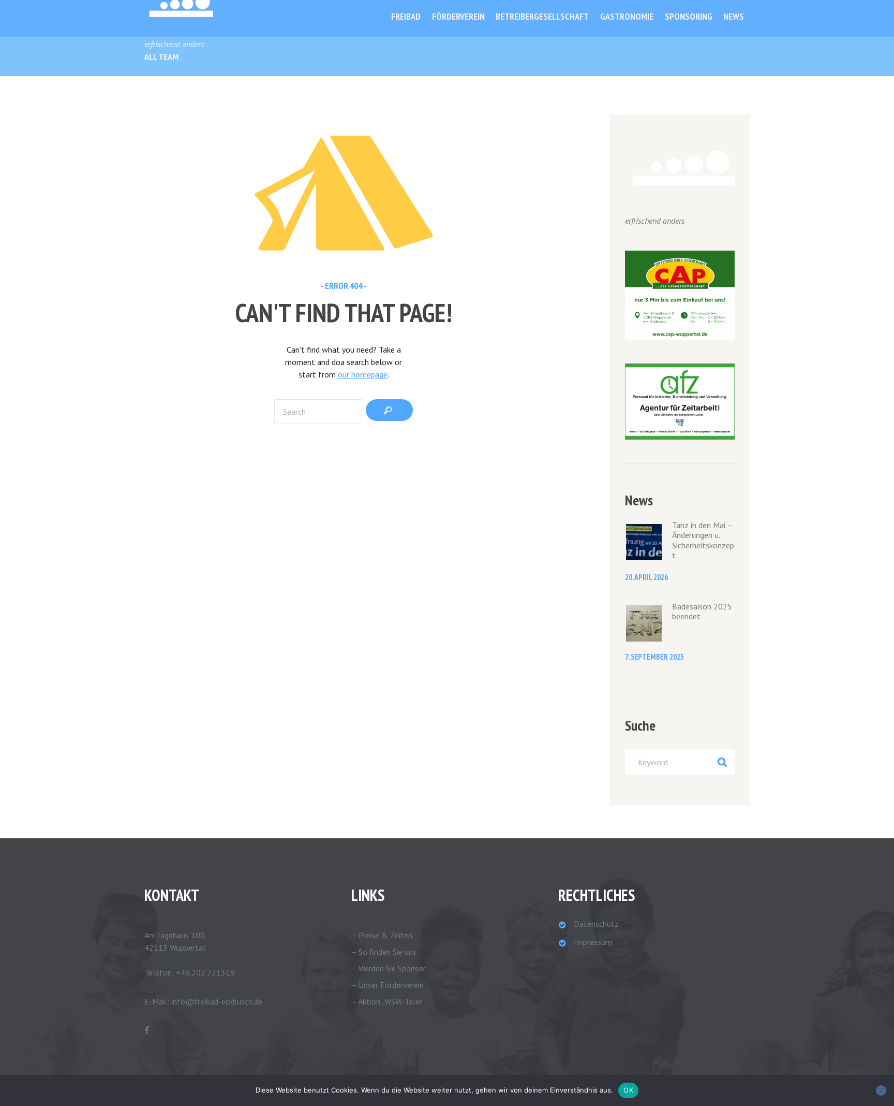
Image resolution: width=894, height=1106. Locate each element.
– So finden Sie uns (383, 952)
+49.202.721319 (205, 972)
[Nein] (881, 1090)
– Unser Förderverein (387, 985)
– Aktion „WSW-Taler (386, 1001)
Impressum (593, 942)
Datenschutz (596, 924)
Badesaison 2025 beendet (702, 611)
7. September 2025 (654, 657)
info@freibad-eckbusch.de (216, 1001)
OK (628, 1090)
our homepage (363, 374)
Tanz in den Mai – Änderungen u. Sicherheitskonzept (703, 540)
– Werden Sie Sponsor (388, 968)
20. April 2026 (646, 577)
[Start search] (389, 410)
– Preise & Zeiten (381, 935)
